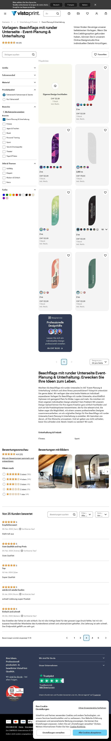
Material (6, 82)
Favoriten (102, 54)
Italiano (84, 5)
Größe (5, 68)
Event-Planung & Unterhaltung (53, 22)
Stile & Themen (9, 163)
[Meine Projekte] (78, 13)
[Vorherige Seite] (56, 362)
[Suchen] (57, 13)
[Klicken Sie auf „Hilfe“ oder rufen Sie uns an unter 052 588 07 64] (69, 13)
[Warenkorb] (106, 13)
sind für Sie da (15, 677)
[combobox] (50, 13)
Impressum (29, 727)
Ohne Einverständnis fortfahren (92, 708)
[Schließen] (95, 5)
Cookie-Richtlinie (77, 726)
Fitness (41, 438)
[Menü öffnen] (5, 13)
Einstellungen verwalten (54, 732)
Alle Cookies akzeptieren (90, 732)
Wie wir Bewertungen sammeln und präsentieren (18, 459)
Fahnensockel (8, 75)
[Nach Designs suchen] (33, 54)
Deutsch (56, 5)
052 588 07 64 (11, 727)
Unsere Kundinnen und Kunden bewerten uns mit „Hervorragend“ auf (70, 695)
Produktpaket (8, 90)
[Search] (74, 514)
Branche (6, 107)
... (15, 22)
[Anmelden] (97, 13)
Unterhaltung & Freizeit (28, 22)
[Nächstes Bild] (107, 472)
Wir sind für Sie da (47, 658)
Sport (77, 438)
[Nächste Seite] (72, 362)
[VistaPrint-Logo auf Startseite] (25, 13)
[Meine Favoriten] (87, 13)
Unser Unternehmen (48, 665)
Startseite (6, 22)
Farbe (4, 190)
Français (71, 5)
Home (21, 727)
